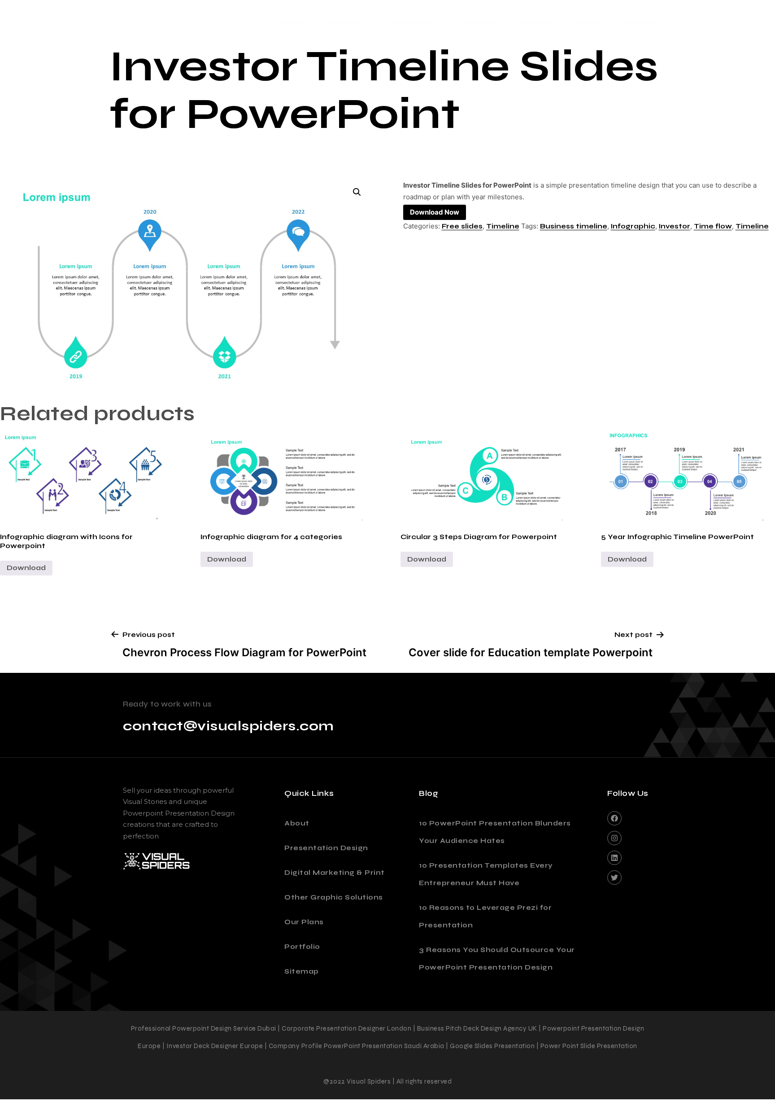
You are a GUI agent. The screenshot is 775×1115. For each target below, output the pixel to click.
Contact (637, 22)
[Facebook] (614, 818)
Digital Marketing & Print (334, 873)
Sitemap (301, 971)
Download (26, 568)
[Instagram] (614, 838)
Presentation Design (326, 848)
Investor (674, 226)
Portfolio (538, 22)
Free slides (462, 226)
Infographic (633, 226)
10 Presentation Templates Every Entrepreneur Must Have (486, 874)
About (588, 22)
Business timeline (573, 226)
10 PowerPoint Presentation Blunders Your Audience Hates (495, 832)
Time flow (713, 226)
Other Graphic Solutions (333, 897)
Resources (410, 22)
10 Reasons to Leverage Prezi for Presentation (485, 916)
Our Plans (481, 22)
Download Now (434, 212)
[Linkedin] (614, 858)
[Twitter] (614, 877)
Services (342, 22)
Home (293, 22)
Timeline (502, 226)
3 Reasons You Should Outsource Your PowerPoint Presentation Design (497, 958)
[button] (357, 192)
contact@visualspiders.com (228, 726)
